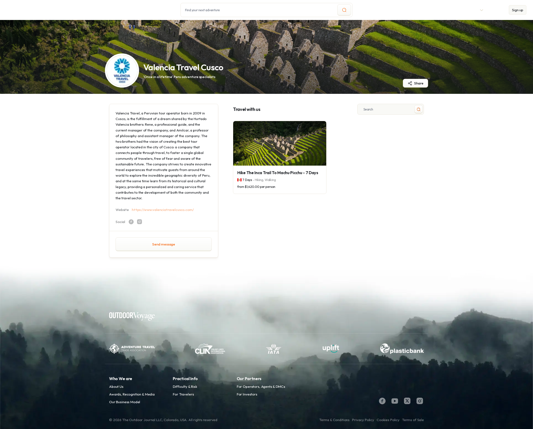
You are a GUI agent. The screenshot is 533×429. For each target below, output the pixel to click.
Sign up (517, 10)
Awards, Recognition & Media (132, 394)
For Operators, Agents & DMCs (261, 386)
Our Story (435, 10)
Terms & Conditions (334, 420)
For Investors (247, 394)
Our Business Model (124, 402)
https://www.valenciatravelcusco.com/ (163, 209)
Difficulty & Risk (185, 386)
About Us (116, 386)
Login (496, 10)
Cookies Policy (388, 420)
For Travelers (183, 394)
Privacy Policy (363, 420)
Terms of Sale (413, 420)
